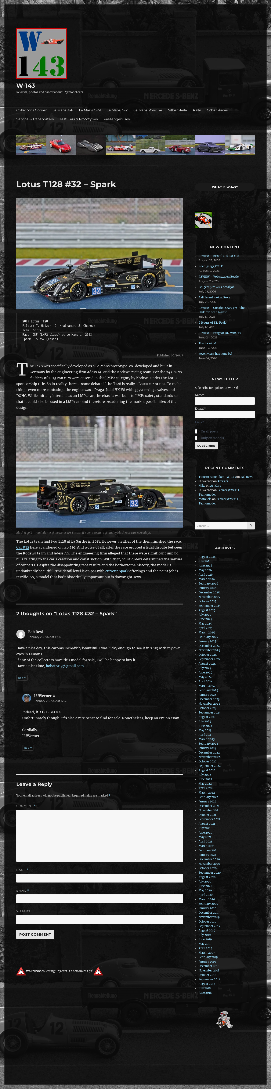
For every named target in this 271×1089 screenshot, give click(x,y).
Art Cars (222, 481)
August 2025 (207, 610)
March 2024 (207, 686)
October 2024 (208, 655)
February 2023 (208, 743)
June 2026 (205, 566)
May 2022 (205, 784)
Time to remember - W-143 (217, 477)
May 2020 (205, 890)
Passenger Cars (117, 119)
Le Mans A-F (63, 110)
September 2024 (210, 659)
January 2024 (207, 695)
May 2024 (205, 677)
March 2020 (207, 899)
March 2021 (206, 846)
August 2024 (207, 663)
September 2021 (209, 819)
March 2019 (207, 953)
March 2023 (207, 739)
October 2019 (207, 921)
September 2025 (210, 606)
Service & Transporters (35, 119)
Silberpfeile (177, 110)
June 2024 (205, 672)
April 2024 (206, 681)
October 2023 (207, 708)
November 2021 (209, 810)
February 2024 (208, 690)
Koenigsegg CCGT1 (211, 266)
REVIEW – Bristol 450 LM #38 (219, 256)
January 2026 (208, 588)
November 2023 (209, 703)
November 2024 (209, 650)
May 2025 (205, 623)
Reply (22, 677)
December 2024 (209, 646)
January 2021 (207, 855)
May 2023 (205, 730)
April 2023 (205, 735)
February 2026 (208, 583)
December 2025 (209, 592)
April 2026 (206, 574)
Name (22, 870)
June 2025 (205, 619)
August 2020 (207, 877)
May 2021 (205, 837)
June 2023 (205, 726)
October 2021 (207, 815)
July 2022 (205, 775)
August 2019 (207, 930)
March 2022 (207, 792)
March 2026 (207, 579)
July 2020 (205, 881)
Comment (26, 806)
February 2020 (208, 904)
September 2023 (209, 712)
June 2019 (205, 939)
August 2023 (207, 717)
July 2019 (205, 935)
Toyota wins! (207, 343)
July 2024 (205, 668)
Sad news (247, 477)
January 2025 (207, 641)
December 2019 (209, 912)
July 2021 (205, 828)
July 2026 (205, 561)
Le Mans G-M (90, 110)
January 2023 (207, 748)
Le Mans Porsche (148, 110)
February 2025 (208, 637)
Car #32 (22, 547)
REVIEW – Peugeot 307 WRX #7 (220, 333)
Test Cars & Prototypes (79, 119)
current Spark (117, 571)
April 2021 (205, 841)
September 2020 (210, 872)
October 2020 (208, 868)
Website (23, 911)
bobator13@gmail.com (65, 666)
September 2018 (209, 979)
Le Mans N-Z (117, 110)
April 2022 (206, 788)
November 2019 (209, 917)
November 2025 (209, 597)
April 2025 (206, 628)
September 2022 (210, 766)
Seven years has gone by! (215, 354)
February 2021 (208, 850)
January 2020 (207, 908)
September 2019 (209, 926)
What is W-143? (225, 187)
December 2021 (209, 806)
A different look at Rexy (214, 297)
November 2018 (209, 970)
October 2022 (208, 761)
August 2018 (207, 984)
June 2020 (205, 886)
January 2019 (207, 961)
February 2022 (208, 797)
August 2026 (207, 557)
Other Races (217, 110)
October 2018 (207, 975)
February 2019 (208, 957)
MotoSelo (205, 499)
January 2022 (207, 801)
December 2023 (209, 699)
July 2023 (205, 721)
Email (22, 890)
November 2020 (209, 864)
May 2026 (205, 570)
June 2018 (205, 993)
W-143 (25, 85)
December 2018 (209, 966)
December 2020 (209, 859)
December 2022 (209, 752)
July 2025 (205, 615)
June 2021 (205, 832)
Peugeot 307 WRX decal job (217, 287)
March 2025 (207, 632)
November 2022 (209, 757)
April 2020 (206, 895)
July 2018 (205, 988)
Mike (202, 486)
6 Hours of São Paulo (213, 322)
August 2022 (207, 770)
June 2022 (205, 779)
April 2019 (205, 948)
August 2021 (207, 824)
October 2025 (208, 601)
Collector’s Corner (31, 110)
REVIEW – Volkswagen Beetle (219, 276)
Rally (197, 110)
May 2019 (205, 944)
